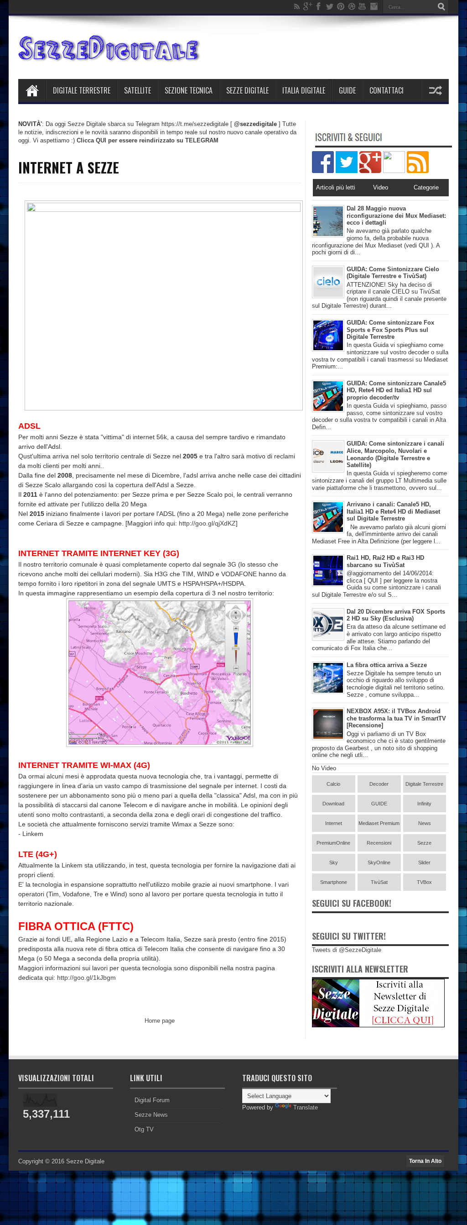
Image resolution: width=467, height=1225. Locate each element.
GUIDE (379, 803)
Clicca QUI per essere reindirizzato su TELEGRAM (147, 140)
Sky (333, 862)
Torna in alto (425, 1161)
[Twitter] (329, 6)
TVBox (424, 882)
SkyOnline (379, 862)
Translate (305, 1107)
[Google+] (307, 6)
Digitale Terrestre (81, 90)
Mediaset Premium (379, 823)
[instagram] (373, 6)
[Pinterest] (340, 6)
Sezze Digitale (247, 90)
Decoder (379, 784)
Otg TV (144, 1129)
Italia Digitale (303, 90)
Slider (424, 862)
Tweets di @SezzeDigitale (346, 949)
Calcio (333, 784)
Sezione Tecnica (189, 90)
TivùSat (379, 882)
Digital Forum (152, 1100)
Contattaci (386, 90)
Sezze (424, 843)
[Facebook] (318, 6)
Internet (333, 823)
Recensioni (379, 843)
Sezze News (151, 1114)
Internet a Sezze (68, 167)
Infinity (424, 803)
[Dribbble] (351, 6)
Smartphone (333, 882)
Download (333, 803)
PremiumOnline (333, 843)
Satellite (137, 90)
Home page (160, 1020)
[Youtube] (362, 6)
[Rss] (296, 6)
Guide (347, 90)
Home (32, 90)
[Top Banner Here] (378, 1025)
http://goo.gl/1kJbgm (86, 977)
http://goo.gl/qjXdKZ (207, 523)
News (424, 823)
